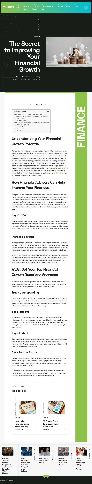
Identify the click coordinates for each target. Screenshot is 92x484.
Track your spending (23, 125)
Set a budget (21, 127)
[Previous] (44, 476)
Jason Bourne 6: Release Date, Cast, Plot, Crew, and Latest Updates (25, 464)
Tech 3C (25, 10)
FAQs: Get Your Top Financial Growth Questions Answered (31, 122)
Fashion (36, 6)
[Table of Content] (48, 112)
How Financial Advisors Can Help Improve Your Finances (31, 116)
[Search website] (86, 7)
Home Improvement (48, 6)
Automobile (27, 6)
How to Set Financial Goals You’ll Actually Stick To (22, 425)
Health (76, 6)
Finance (37, 36)
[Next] (47, 476)
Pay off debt (20, 129)
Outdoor (68, 6)
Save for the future (22, 131)
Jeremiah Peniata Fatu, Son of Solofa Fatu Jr (62, 461)
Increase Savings (22, 120)
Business (35, 10)
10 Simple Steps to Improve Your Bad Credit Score (50, 425)
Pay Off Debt (21, 118)
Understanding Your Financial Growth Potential (28, 114)
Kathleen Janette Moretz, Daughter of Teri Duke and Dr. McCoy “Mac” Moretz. (7, 465)
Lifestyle (60, 6)
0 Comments (25, 79)
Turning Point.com (59, 173)
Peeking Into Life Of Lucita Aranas (43, 460)
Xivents (8, 8)
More (42, 10)
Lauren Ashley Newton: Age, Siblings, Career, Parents (80, 463)
